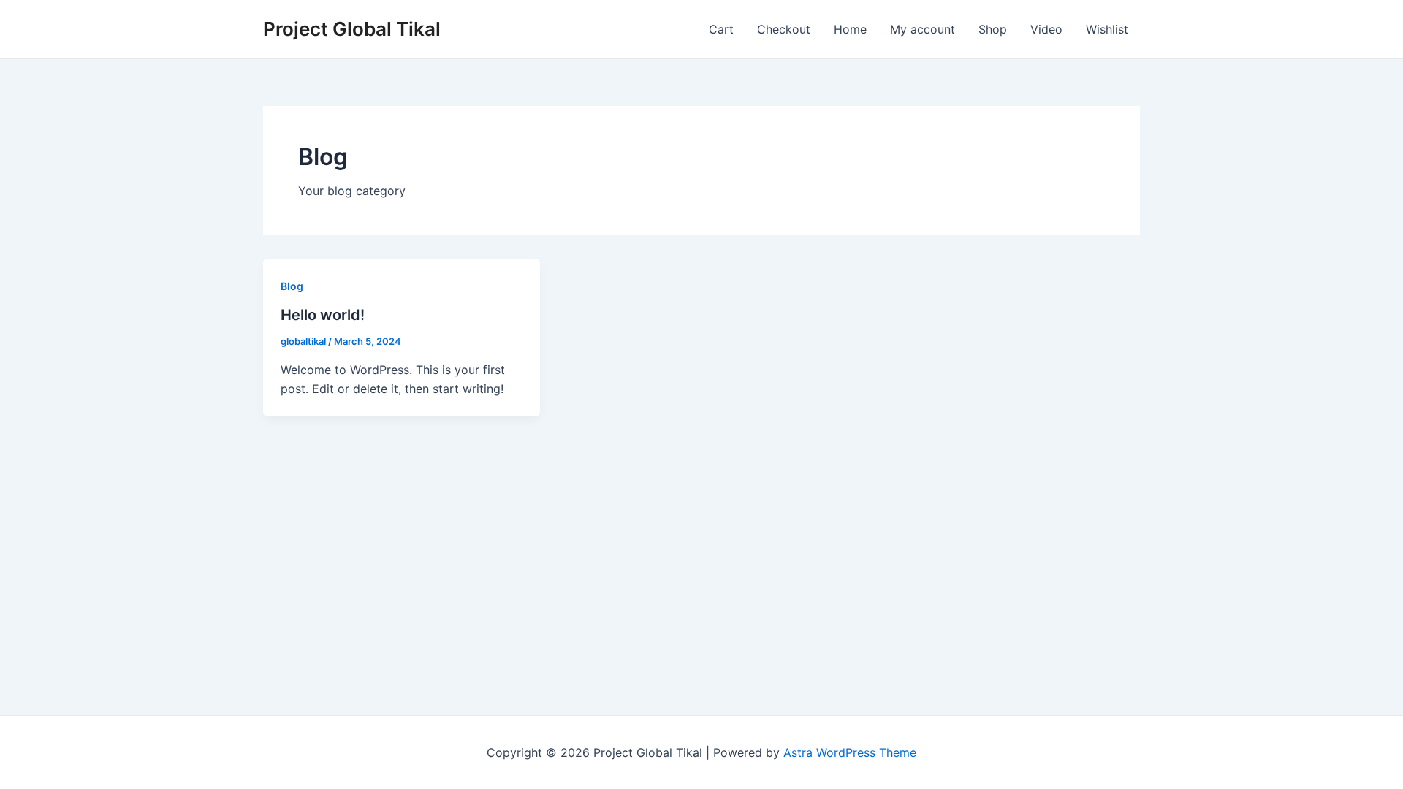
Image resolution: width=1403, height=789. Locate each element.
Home (850, 29)
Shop (992, 29)
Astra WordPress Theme (849, 752)
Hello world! (323, 315)
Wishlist (1107, 29)
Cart (721, 29)
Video (1046, 29)
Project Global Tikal (352, 29)
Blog (292, 286)
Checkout (783, 29)
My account (922, 29)
